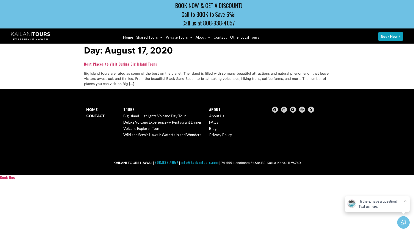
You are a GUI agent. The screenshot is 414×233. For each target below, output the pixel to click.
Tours (129, 109)
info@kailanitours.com (200, 162)
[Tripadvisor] (302, 110)
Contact (220, 37)
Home (128, 37)
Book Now (8, 177)
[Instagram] (284, 110)
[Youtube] (293, 110)
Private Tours (177, 37)
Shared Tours (147, 37)
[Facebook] (275, 110)
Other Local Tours (244, 37)
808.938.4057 (166, 162)
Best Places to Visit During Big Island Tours (120, 64)
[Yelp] (311, 110)
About (201, 37)
